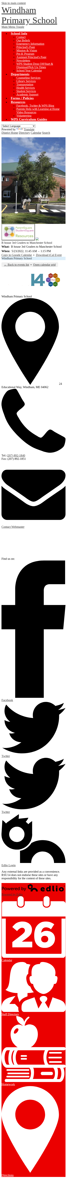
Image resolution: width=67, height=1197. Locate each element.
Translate (29, 129)
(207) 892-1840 (16, 455)
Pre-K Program (25, 53)
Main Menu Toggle (12, 26)
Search (46, 132)
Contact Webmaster (12, 526)
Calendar (36, 132)
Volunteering (23, 115)
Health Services (25, 87)
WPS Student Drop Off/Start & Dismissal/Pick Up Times (34, 65)
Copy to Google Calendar (16, 255)
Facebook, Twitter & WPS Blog (35, 105)
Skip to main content (13, 3)
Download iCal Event (49, 255)
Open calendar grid (44, 264)
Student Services (26, 91)
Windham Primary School (16, 258)
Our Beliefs (23, 40)
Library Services (26, 81)
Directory (24, 132)
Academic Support (27, 94)
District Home (9, 132)
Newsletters (23, 60)
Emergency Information (30, 43)
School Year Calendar (29, 70)
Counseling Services (28, 77)
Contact (20, 37)
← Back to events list (16, 264)
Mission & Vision (26, 50)
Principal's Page (25, 47)
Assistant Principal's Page (31, 57)
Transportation (24, 84)
